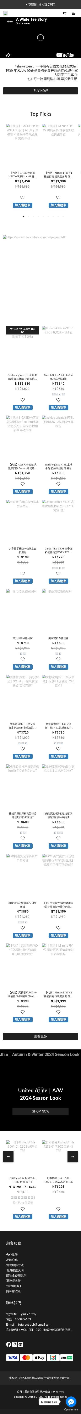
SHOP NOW (40, 1111)
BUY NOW (40, 91)
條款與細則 (13, 1286)
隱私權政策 (13, 1291)
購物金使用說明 (16, 1275)
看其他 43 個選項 (22, 1202)
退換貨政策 (13, 1280)
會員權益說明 (15, 1270)
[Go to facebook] (71, 1401)
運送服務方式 (15, 1265)
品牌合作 (12, 1259)
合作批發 (12, 1254)
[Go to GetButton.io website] (71, 1409)
